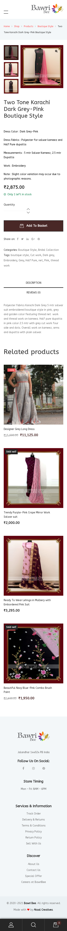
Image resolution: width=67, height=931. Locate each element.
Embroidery (10, 260)
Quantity (9, 204)
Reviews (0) (34, 292)
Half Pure (31, 260)
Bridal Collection (48, 250)
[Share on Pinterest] (39, 239)
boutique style (20, 255)
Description (33, 282)
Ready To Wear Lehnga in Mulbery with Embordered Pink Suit (27, 602)
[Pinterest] (44, 768)
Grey (21, 260)
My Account (11, 925)
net (41, 260)
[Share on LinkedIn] (27, 239)
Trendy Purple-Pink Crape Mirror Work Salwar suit (27, 514)
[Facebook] (23, 768)
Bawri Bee (30, 903)
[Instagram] (33, 768)
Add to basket (36, 225)
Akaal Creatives (43, 909)
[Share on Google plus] (33, 239)
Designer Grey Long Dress (19, 429)
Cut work (35, 255)
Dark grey (48, 255)
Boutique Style (27, 250)
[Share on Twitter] (22, 239)
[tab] (33, 283)
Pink (46, 260)
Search (33, 925)
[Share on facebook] (17, 239)
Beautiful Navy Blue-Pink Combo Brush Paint (28, 690)
